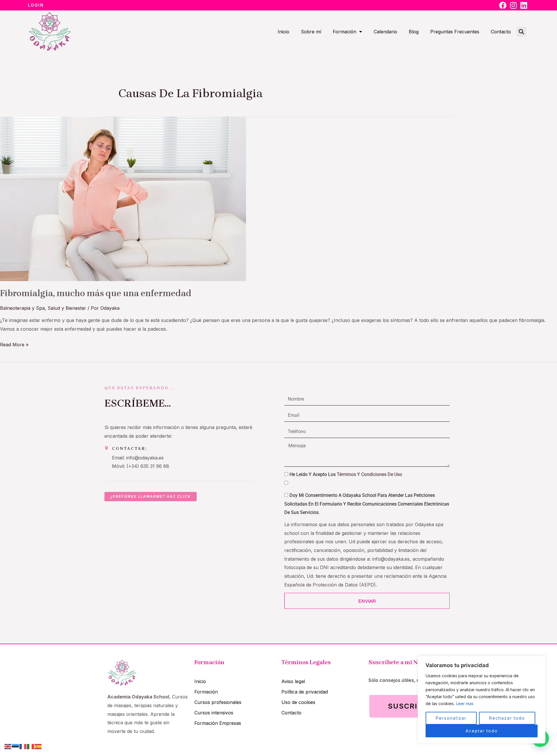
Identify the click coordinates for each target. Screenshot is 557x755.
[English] (8, 746)
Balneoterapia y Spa (22, 308)
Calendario (385, 32)
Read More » (14, 344)
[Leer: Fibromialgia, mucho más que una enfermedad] (123, 199)
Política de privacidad (304, 692)
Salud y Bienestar (67, 308)
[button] (521, 32)
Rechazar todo (507, 718)
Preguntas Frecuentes (454, 32)
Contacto (501, 32)
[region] (481, 699)
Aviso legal (293, 681)
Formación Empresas (217, 723)
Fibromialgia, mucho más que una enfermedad (95, 293)
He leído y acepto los (346, 474)
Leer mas (464, 703)
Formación (344, 32)
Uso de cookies (298, 702)
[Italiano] (31, 746)
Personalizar (451, 718)
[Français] (23, 746)
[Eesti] (15, 746)
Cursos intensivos (213, 713)
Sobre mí (311, 32)
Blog (414, 32)
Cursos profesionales (217, 702)
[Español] (38, 746)
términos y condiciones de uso (369, 474)
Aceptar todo (482, 730)
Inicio (283, 32)
